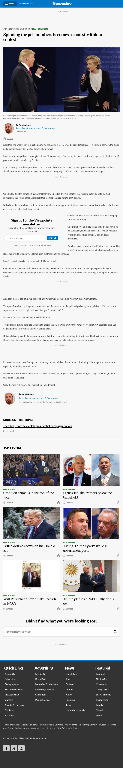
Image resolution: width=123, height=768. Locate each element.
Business (70, 699)
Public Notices (43, 699)
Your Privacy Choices (67, 728)
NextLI (99, 715)
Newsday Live (12, 694)
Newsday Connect (44, 689)
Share (10, 138)
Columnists (22, 29)
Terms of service (11, 724)
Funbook (100, 673)
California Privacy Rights (65, 724)
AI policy (51, 728)
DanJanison (49, 128)
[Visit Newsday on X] (14, 748)
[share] (59, 503)
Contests (9, 710)
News (69, 694)
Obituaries (101, 679)
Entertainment (103, 694)
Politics (70, 689)
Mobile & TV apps (14, 704)
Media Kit (40, 673)
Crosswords (102, 684)
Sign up (52, 238)
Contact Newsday (97, 724)
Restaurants (102, 699)
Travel (99, 710)
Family (99, 704)
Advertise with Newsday (27, 728)
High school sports (75, 710)
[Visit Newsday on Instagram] (21, 748)
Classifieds (40, 694)
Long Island (71, 673)
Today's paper (12, 684)
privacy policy (46, 245)
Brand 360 (40, 679)
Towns (69, 704)
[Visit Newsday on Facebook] (6, 748)
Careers (9, 699)
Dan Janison (40, 29)
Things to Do (102, 689)
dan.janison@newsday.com (28, 128)
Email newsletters (14, 689)
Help (43, 728)
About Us (10, 673)
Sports (69, 679)
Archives (9, 715)
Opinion (8, 29)
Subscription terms (29, 724)
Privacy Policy (46, 724)
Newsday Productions (46, 684)
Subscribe (10, 679)
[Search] (115, 632)
